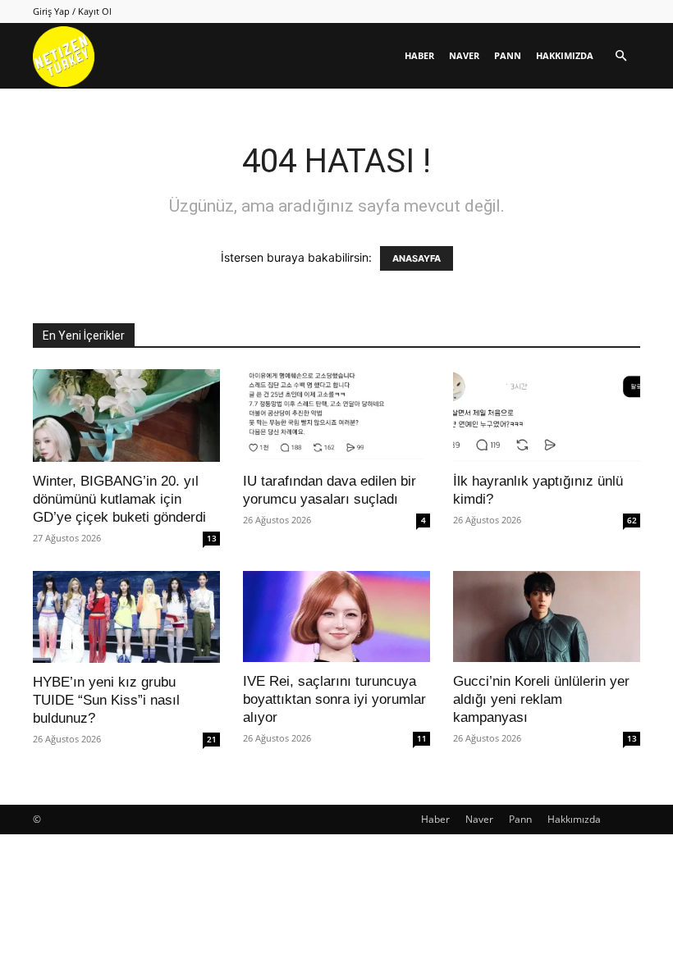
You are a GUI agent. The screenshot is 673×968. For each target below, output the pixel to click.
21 (212, 739)
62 (632, 520)
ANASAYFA (416, 258)
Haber (419, 55)
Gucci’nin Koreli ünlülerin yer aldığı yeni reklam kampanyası (541, 699)
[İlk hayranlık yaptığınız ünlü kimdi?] (546, 415)
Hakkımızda (564, 55)
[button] (620, 56)
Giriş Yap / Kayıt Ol (72, 11)
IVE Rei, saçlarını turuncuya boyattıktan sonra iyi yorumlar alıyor (334, 699)
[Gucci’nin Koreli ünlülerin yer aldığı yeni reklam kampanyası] (546, 617)
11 (422, 738)
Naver (464, 55)
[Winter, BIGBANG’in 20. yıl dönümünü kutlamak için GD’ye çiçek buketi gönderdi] (126, 415)
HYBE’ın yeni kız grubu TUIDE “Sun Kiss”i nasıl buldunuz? (106, 700)
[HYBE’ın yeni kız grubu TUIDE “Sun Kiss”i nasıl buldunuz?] (126, 617)
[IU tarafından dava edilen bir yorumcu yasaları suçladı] (336, 415)
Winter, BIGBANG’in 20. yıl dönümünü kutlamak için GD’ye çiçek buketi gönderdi (119, 499)
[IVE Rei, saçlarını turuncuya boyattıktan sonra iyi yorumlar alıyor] (336, 617)
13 (212, 538)
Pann (507, 55)
